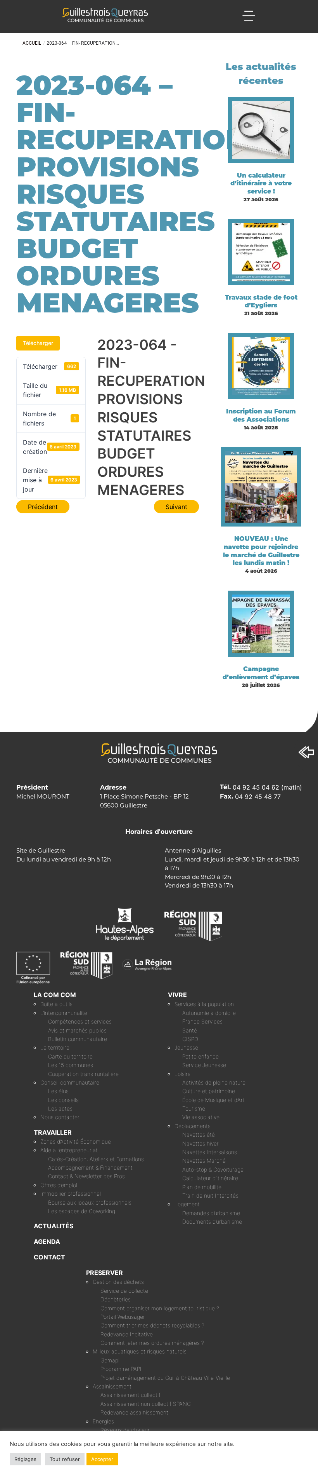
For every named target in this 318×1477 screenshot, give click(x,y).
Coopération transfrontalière (83, 1074)
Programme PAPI (121, 1368)
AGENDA (47, 1241)
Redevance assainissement (134, 1412)
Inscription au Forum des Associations (261, 415)
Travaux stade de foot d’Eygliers (261, 301)
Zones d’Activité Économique (75, 1141)
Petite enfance (200, 1056)
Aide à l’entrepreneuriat (69, 1150)
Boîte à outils (56, 1004)
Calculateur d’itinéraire (210, 1178)
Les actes (60, 1108)
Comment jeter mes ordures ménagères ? (152, 1342)
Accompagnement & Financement (90, 1167)
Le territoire (54, 1047)
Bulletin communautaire (77, 1039)
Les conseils (63, 1100)
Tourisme (193, 1108)
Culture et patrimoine (208, 1091)
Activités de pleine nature (213, 1082)
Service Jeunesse (204, 1065)
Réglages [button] (25, 1459)
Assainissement (112, 1386)
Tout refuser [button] (65, 1459)
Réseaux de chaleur (125, 1429)
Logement (187, 1204)
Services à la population (204, 1004)
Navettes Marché (204, 1160)
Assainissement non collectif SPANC (145, 1403)
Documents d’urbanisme (212, 1221)
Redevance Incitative (126, 1334)
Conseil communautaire (69, 1082)
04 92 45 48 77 (258, 796)
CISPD (190, 1039)
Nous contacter (60, 1117)
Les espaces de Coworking (81, 1211)
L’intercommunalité (63, 1013)
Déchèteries (115, 1299)
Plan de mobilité (201, 1187)
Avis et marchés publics (77, 1030)
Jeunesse (186, 1047)
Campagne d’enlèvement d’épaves (261, 673)
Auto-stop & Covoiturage (213, 1169)
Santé (189, 1030)
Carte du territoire (70, 1056)
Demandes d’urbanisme (211, 1213)
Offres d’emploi (58, 1185)
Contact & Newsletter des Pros (86, 1176)
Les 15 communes (70, 1065)
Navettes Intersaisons (209, 1152)
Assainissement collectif (130, 1395)
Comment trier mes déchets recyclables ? (152, 1325)
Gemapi (109, 1360)
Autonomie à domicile (209, 1013)
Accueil (31, 43)
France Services (202, 1021)
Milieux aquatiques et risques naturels (140, 1351)
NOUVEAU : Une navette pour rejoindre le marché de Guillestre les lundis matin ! (261, 551)
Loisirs (182, 1074)
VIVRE (177, 995)
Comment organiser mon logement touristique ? (159, 1308)
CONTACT (49, 1257)
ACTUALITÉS (53, 1226)
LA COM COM (55, 995)
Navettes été (198, 1134)
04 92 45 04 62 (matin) (267, 787)
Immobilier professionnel (70, 1193)
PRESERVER (104, 1272)
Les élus (58, 1091)
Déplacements (193, 1126)
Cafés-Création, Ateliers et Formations (96, 1159)
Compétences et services (80, 1021)
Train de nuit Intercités (210, 1195)
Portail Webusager (122, 1316)
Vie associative (200, 1117)
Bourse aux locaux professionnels (89, 1202)
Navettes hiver (200, 1143)
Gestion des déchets (118, 1281)
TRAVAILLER (53, 1132)
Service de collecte (124, 1290)
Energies (103, 1421)
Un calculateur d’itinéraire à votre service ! (261, 183)
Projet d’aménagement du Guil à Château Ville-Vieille (165, 1377)
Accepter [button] (102, 1459)
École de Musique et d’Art (213, 1100)
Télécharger (38, 343)
